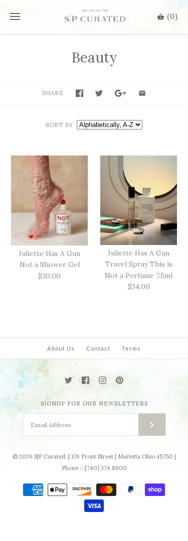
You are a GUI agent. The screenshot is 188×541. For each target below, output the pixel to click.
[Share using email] (142, 93)
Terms (131, 348)
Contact (98, 348)
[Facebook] (85, 380)
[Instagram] (102, 380)
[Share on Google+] (120, 93)
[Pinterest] (119, 380)
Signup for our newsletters (94, 403)
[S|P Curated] (94, 17)
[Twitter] (68, 380)
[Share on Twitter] (99, 93)
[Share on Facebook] (79, 93)
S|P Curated (49, 456)
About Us (61, 348)
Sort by (59, 125)
